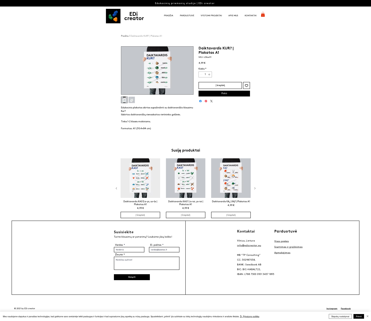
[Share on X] (211, 101)
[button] (263, 14)
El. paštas (155, 245)
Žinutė (119, 254)
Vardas (119, 245)
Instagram (332, 309)
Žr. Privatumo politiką (249, 316)
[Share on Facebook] (200, 101)
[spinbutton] (205, 74)
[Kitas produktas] (255, 188)
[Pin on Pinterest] (206, 101)
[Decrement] (201, 74)
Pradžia (124, 35)
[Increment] (209, 74)
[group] (186, 188)
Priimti (359, 316)
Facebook (346, 309)
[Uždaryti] (367, 316)
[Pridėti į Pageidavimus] (246, 85)
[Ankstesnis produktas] (116, 188)
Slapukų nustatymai (340, 316)
